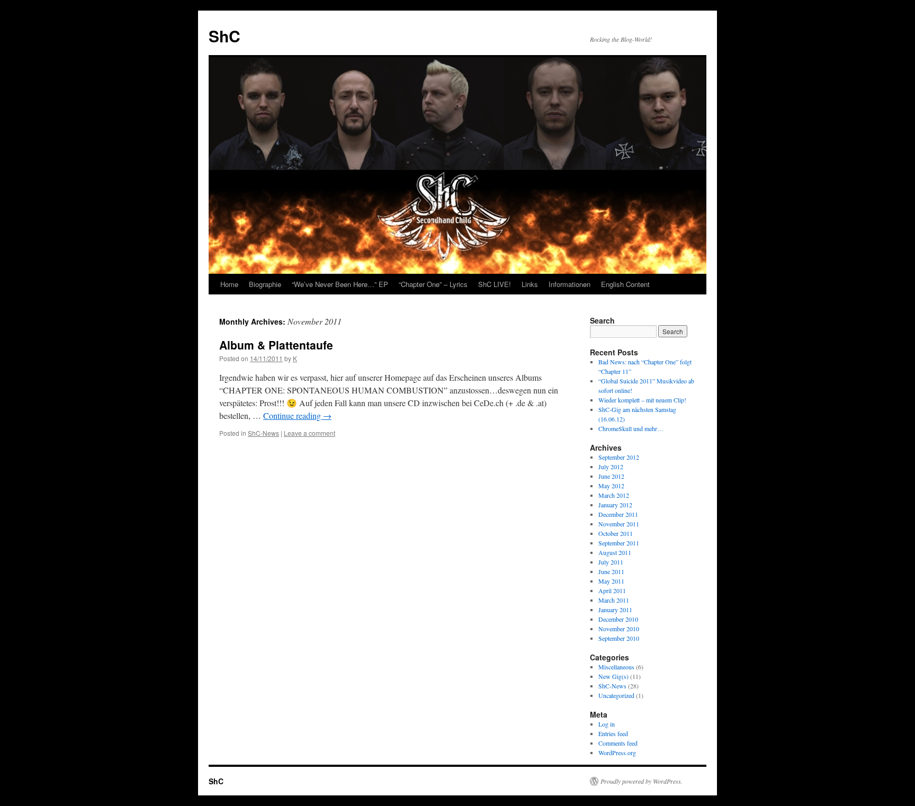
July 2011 (610, 562)
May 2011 (611, 581)
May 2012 (611, 485)
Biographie (265, 284)
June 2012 (611, 476)
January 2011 (615, 609)
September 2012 (618, 457)
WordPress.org (617, 752)
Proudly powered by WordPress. (641, 781)
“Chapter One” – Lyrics (433, 284)
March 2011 (613, 600)
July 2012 (610, 466)
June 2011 (611, 571)
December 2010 (618, 619)
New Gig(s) (613, 676)
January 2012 (615, 504)
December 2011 (618, 514)
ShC (224, 35)
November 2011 (618, 524)
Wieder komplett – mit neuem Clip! (642, 400)
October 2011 (615, 533)
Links (530, 284)
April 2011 (612, 590)
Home (229, 284)
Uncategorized (616, 695)
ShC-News (263, 432)
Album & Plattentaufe (276, 345)
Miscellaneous (616, 666)
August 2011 (614, 552)
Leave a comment (309, 432)
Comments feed (618, 743)
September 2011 (618, 543)
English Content (625, 284)
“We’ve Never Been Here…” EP (340, 284)
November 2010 (618, 628)
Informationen (569, 284)
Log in (606, 724)
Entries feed (613, 733)
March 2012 (613, 495)
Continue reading (297, 415)
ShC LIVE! (494, 284)
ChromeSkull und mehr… (630, 428)
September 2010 (618, 638)
